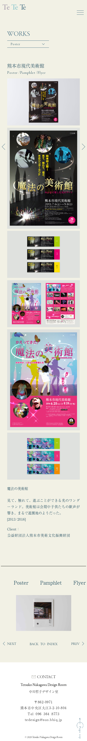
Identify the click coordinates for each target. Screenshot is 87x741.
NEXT (11, 644)
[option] (44, 613)
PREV (75, 644)
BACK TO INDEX (44, 644)
